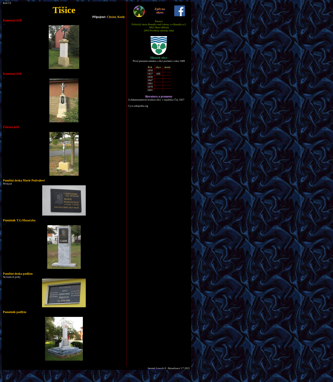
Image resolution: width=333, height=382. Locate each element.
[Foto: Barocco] (64, 68)
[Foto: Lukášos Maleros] (64, 214)
